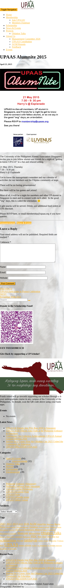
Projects (9, 31)
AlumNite (41, 524)
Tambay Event (43, 541)
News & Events (13, 28)
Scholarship (11, 25)
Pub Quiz (42, 536)
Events (9, 49)
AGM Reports (18, 44)
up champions (42, 545)
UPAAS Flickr (13, 494)
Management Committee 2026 (26, 39)
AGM (33, 523)
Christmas (33, 527)
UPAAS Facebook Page (17, 492)
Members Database (21, 22)
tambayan (31, 540)
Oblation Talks (19, 33)
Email (3, 272)
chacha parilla (10, 527)
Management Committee (8, 533)
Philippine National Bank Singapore (23, 486)
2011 (3, 523)
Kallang (45, 530)
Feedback (16, 47)
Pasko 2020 (11, 537)
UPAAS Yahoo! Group (17, 500)
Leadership (52, 530)
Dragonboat (4, 530)
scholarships (8, 540)
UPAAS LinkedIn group (17, 497)
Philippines (26, 537)
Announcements (7, 223)
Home (9, 14)
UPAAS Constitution (22, 41)
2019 (20, 524)
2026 (26, 523)
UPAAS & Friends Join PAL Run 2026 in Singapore (31, 428)
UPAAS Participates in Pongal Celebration (20, 290)
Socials (20, 540)
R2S (57, 537)
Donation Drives (55, 527)
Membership (12, 17)
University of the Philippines (19, 489)
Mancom (22, 533)
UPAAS (11, 544)
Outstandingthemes (34, 586)
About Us (10, 36)
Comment (5, 242)
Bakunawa (50, 524)
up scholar (3, 548)
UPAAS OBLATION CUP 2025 (21, 447)
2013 (15, 523)
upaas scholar (25, 545)
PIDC (34, 536)
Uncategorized (13, 472)
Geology (12, 530)
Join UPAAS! (18, 20)
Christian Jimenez (22, 527)
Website (3, 278)
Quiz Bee (51, 536)
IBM (16, 530)
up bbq (34, 545)
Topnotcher (53, 541)
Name (3, 267)
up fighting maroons (55, 545)
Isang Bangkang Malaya (30, 529)
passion (18, 536)
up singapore (12, 548)
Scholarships (12, 469)
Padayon (3, 537)
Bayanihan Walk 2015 (10, 295)
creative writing (44, 527)
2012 (9, 523)
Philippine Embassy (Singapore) (21, 483)
